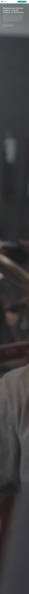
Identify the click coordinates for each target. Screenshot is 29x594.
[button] (27, 1)
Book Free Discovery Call (22, 1)
